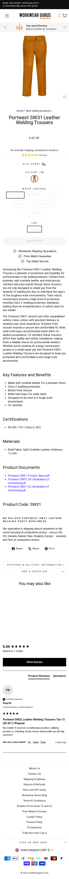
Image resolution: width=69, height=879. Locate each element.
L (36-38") (54, 195)
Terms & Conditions (34, 800)
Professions (34, 827)
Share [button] (43, 742)
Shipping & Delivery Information (34, 565)
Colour (34, 172)
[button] (34, 155)
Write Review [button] (34, 662)
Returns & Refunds (34, 784)
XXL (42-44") (45, 204)
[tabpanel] (36, 27)
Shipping (29, 150)
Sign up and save (34, 842)
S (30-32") (15, 195)
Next (64, 26)
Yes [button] (29, 742)
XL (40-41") (23, 204)
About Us (34, 768)
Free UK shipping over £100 (41, 25)
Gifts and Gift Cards (34, 789)
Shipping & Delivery (34, 779)
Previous (5, 27)
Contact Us (34, 773)
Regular (34, 229)
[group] (34, 646)
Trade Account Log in (34, 833)
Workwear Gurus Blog (34, 795)
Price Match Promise (34, 811)
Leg (34, 223)
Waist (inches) (34, 188)
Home (20, 110)
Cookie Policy (34, 817)
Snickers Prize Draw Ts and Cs (34, 806)
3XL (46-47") (34, 213)
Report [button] (36, 742)
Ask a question (34, 571)
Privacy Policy (34, 822)
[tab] (39, 676)
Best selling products (38, 110)
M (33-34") (34, 195)
